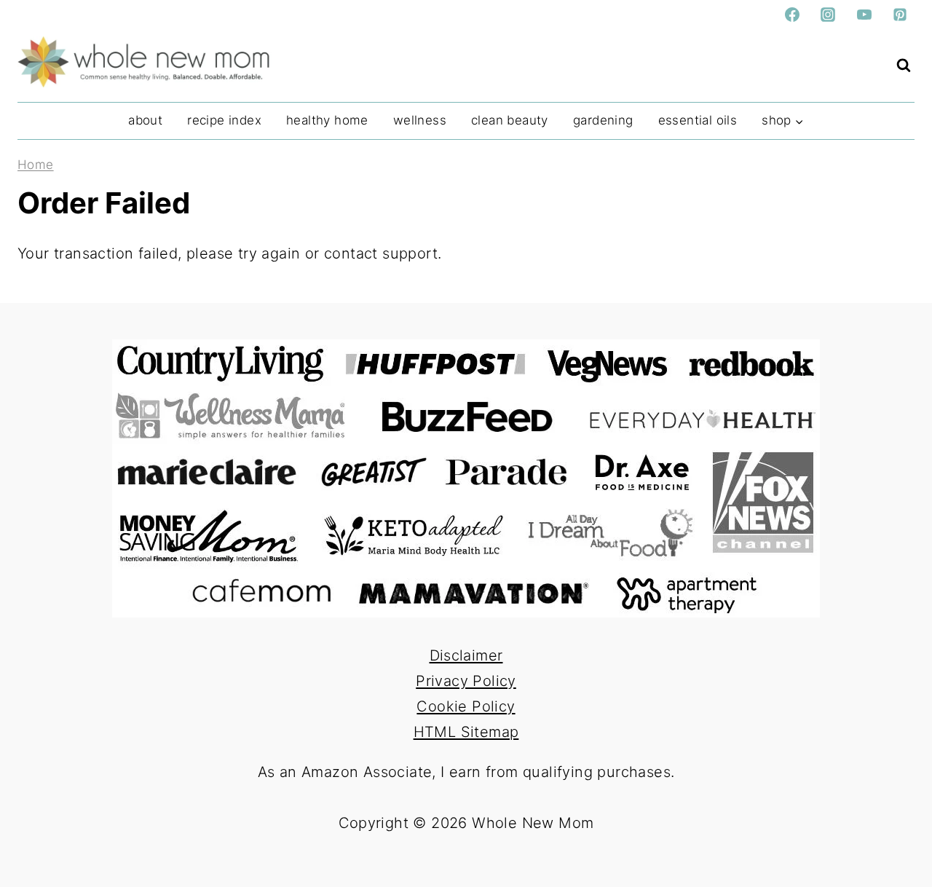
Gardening (603, 120)
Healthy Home (327, 120)
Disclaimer (466, 655)
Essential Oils (698, 120)
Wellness (419, 120)
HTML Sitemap (466, 732)
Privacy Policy (466, 681)
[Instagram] (827, 14)
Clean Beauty (509, 120)
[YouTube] (864, 14)
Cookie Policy (465, 706)
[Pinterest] (900, 14)
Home (35, 164)
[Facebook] (792, 14)
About (145, 120)
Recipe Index (224, 120)
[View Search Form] (904, 65)
